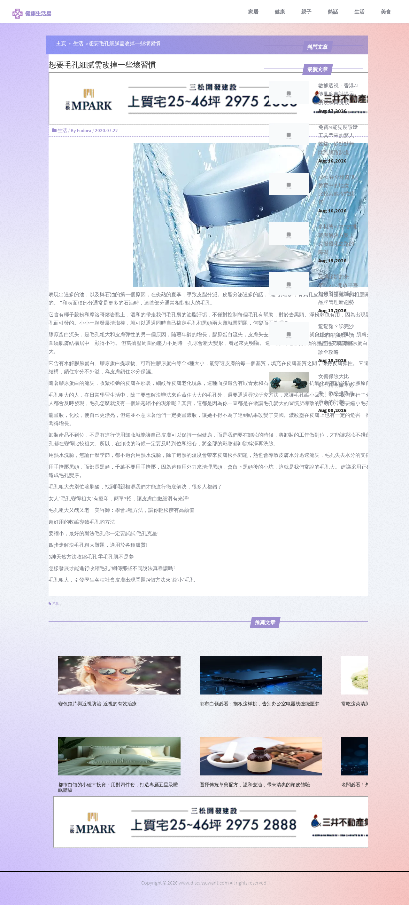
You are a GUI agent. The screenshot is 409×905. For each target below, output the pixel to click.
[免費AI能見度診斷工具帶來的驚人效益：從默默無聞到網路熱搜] (289, 134)
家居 (253, 11)
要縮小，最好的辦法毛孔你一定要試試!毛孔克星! (103, 533)
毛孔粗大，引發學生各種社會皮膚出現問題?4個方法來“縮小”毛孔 (122, 579)
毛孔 (55, 604)
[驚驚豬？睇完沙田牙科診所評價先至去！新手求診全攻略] (289, 333)
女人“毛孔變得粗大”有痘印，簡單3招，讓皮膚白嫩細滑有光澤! (119, 498)
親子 (306, 11)
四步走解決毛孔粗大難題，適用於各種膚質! (98, 545)
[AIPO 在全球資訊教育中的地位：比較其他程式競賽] (289, 184)
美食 (386, 11)
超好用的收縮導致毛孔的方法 (82, 522)
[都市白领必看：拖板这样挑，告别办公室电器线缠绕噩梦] (261, 674)
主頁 (61, 43)
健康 (280, 11)
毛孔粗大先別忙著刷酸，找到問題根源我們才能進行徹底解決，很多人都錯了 (135, 486)
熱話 (333, 11)
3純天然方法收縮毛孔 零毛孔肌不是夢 (91, 556)
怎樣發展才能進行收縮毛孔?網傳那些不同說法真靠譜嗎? (112, 568)
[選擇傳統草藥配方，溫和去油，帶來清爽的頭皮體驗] (261, 755)
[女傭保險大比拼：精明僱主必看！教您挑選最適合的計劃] (289, 383)
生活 (359, 11)
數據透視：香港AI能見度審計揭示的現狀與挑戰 (338, 94)
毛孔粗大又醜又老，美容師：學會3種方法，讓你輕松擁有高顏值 (121, 510)
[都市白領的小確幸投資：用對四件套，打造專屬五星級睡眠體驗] (119, 755)
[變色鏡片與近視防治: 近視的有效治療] (119, 674)
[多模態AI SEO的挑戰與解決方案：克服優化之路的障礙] (289, 233)
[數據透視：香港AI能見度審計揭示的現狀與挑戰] (289, 92)
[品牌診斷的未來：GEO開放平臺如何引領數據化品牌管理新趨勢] (289, 283)
